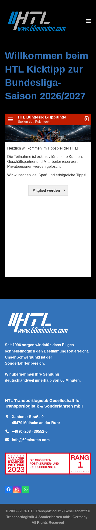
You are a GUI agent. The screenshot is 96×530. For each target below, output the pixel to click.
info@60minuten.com (31, 440)
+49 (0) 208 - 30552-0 (30, 431)
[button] (88, 21)
